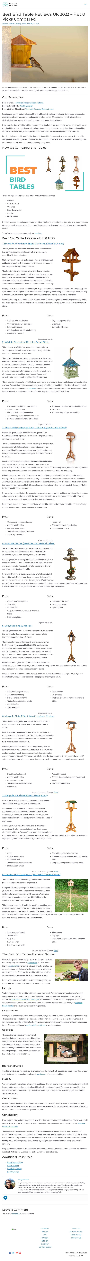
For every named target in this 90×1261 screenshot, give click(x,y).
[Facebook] (10, 1253)
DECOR (45, 1232)
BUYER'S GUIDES (45, 1247)
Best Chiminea (13, 1172)
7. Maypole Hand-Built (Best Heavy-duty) (25, 795)
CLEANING (45, 1229)
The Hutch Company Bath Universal (39, 109)
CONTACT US (76, 1238)
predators (41, 1074)
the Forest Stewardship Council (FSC (25, 999)
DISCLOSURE (76, 1235)
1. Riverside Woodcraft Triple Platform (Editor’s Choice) (33, 243)
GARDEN (45, 1238)
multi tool (41, 1025)
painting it (32, 388)
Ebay (56, 792)
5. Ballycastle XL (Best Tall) (17, 625)
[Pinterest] (20, 1253)
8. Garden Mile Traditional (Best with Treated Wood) (31, 874)
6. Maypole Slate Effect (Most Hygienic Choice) (28, 716)
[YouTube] (17, 1253)
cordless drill (31, 1025)
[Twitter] (13, 1253)
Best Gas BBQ (13, 1166)
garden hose (32, 963)
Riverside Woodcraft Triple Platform (29, 103)
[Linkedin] (5, 1198)
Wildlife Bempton (26, 106)
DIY (45, 1235)
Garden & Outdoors (8, 24)
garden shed (14, 966)
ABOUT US (76, 1229)
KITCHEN (45, 1241)
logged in (16, 1213)
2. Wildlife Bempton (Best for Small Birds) (25, 342)
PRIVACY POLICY (76, 1232)
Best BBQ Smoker (14, 1169)
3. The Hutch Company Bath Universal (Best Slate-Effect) (34, 427)
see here (38, 233)
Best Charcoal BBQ (15, 1162)
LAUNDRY (45, 1244)
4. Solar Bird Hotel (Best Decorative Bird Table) (28, 543)
